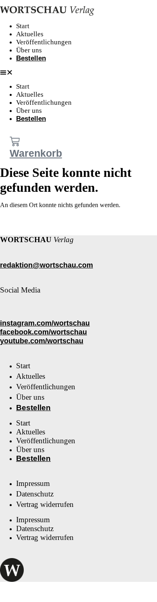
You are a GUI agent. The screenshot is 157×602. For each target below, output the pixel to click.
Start (22, 26)
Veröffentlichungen (44, 42)
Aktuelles (29, 34)
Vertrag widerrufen (45, 504)
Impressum (33, 483)
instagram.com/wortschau (45, 323)
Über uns (29, 50)
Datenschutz (35, 494)
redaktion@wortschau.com (46, 265)
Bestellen (31, 58)
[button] (31, 72)
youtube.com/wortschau (41, 341)
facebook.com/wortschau (43, 332)
